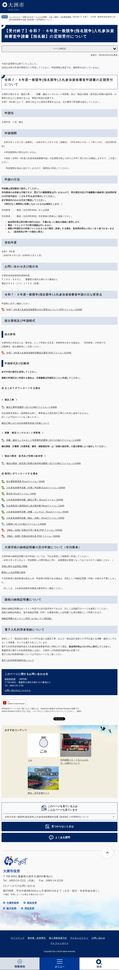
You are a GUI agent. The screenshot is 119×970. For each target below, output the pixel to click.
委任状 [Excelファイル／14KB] (21, 493)
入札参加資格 (65, 17)
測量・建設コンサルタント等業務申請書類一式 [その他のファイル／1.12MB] (43, 440)
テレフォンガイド (59, 943)
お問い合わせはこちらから (18, 690)
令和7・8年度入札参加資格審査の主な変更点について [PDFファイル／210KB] (44, 309)
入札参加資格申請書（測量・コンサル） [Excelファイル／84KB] (37, 512)
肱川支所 (11, 908)
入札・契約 (53, 17)
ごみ (30, 760)
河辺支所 (29, 908)
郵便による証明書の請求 (13, 572)
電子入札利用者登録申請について (18, 660)
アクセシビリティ (79, 938)
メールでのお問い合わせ (21, 886)
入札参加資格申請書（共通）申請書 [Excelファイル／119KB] (35, 487)
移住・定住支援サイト (38, 793)
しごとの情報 (41, 17)
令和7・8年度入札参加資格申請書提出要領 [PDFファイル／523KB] (38, 353)
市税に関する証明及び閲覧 (15, 566)
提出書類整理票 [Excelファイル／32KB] (25, 481)
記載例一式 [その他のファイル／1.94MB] (26, 524)
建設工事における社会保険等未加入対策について (25, 423)
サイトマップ (17, 938)
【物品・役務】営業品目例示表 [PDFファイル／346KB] (33, 536)
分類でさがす (28, 17)
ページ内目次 (59, 48)
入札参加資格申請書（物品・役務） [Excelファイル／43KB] (35, 518)
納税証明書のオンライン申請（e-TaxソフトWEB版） (27, 618)
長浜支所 (32, 903)
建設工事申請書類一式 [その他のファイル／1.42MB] (31, 407)
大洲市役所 (13, 903)
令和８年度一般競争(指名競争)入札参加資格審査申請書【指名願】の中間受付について (47, 817)
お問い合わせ (98, 938)
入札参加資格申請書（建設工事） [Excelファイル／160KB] (34, 499)
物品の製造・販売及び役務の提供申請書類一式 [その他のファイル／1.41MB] (43, 463)
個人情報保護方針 (58, 938)
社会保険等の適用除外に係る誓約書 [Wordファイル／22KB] (35, 506)
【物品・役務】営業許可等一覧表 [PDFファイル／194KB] (34, 530)
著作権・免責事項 (37, 938)
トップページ (14, 17)
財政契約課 (10, 679)
